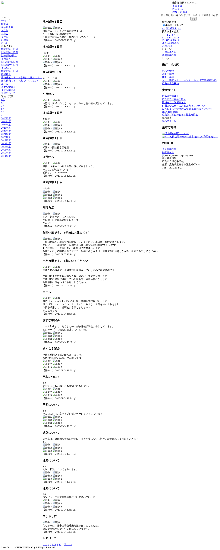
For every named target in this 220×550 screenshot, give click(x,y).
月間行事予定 (169, 52)
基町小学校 (168, 74)
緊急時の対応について (176, 133)
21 (165, 43)
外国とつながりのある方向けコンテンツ (183, 105)
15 (168, 40)
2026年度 (6, 118)
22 (168, 43)
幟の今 (4, 24)
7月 (3, 105)
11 (175, 37)
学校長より (7, 27)
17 (173, 40)
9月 (3, 99)
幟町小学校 (168, 77)
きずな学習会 (8, 87)
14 (165, 40)
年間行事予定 (169, 55)
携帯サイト (168, 152)
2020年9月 (171, 28)
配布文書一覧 (169, 121)
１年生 (4, 30)
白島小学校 (168, 71)
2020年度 (6, 137)
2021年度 (6, 134)
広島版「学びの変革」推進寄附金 (180, 114)
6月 (3, 109)
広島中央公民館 (170, 83)
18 (175, 40)
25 (175, 43)
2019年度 (6, 140)
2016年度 (6, 149)
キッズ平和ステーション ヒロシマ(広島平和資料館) (189, 80)
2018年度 (6, 143)
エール (4, 84)
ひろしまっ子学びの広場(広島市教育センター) (186, 108)
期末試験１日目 (9, 49)
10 (60, 544)
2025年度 (6, 121)
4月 (3, 115)
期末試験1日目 (9, 55)
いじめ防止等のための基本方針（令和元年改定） (191, 136)
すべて (179, 25)
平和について (8, 93)
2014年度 (6, 156)
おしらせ (6, 43)
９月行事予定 (169, 149)
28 (165, 46)
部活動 (4, 40)
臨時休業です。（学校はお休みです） (21, 77)
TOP (3, 21)
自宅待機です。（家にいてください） (21, 80)
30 (170, 46)
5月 (3, 112)
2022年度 (6, 131)
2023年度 (6, 127)
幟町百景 (6, 74)
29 (168, 46)
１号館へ (6, 58)
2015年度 (6, 153)
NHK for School (170, 111)
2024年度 (6, 124)
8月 (3, 102)
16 (170, 40)
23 (170, 43)
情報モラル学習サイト (174, 102)
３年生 (4, 36)
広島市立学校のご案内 (174, 99)
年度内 (168, 25)
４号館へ (6, 68)
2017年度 (6, 146)
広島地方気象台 (170, 96)
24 (173, 43)
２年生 (4, 33)
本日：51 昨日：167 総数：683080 (179, 8)
